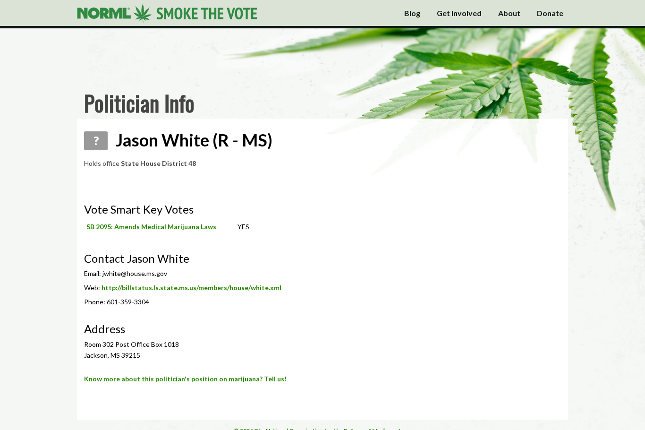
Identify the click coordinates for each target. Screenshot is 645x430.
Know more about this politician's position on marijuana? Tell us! (185, 379)
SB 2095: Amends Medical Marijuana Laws (151, 227)
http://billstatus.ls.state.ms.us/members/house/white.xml (191, 288)
